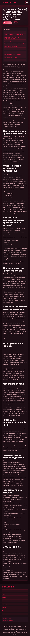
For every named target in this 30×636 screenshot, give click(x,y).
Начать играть (7, 22)
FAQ (3, 614)
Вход (15, 22)
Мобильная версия (8, 49)
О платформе (5, 604)
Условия (4, 607)
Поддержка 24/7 (7, 618)
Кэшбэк (4, 594)
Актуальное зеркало (8, 620)
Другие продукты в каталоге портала (12, 41)
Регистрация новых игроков (10, 46)
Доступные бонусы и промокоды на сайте (13, 31)
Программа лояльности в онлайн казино (13, 51)
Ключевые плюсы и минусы (10, 57)
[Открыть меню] (26, 2)
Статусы (4, 600)
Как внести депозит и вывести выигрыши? (14, 43)
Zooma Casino (9, 2)
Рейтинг (4, 597)
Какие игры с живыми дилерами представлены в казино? (11, 38)
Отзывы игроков (8, 59)
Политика (4, 610)
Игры (3, 590)
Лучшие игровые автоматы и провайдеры (14, 34)
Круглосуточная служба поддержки (12, 54)
